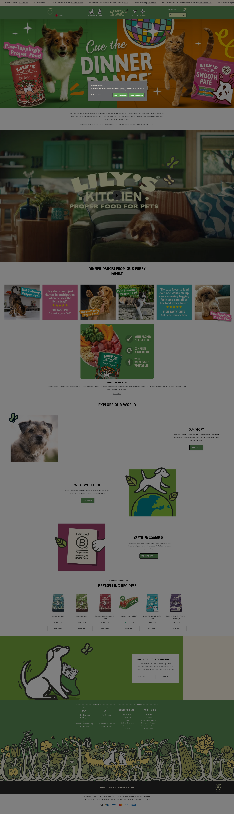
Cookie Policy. (123, 90)
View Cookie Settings (96, 94)
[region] (117, 91)
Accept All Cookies (137, 95)
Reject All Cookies (120, 95)
